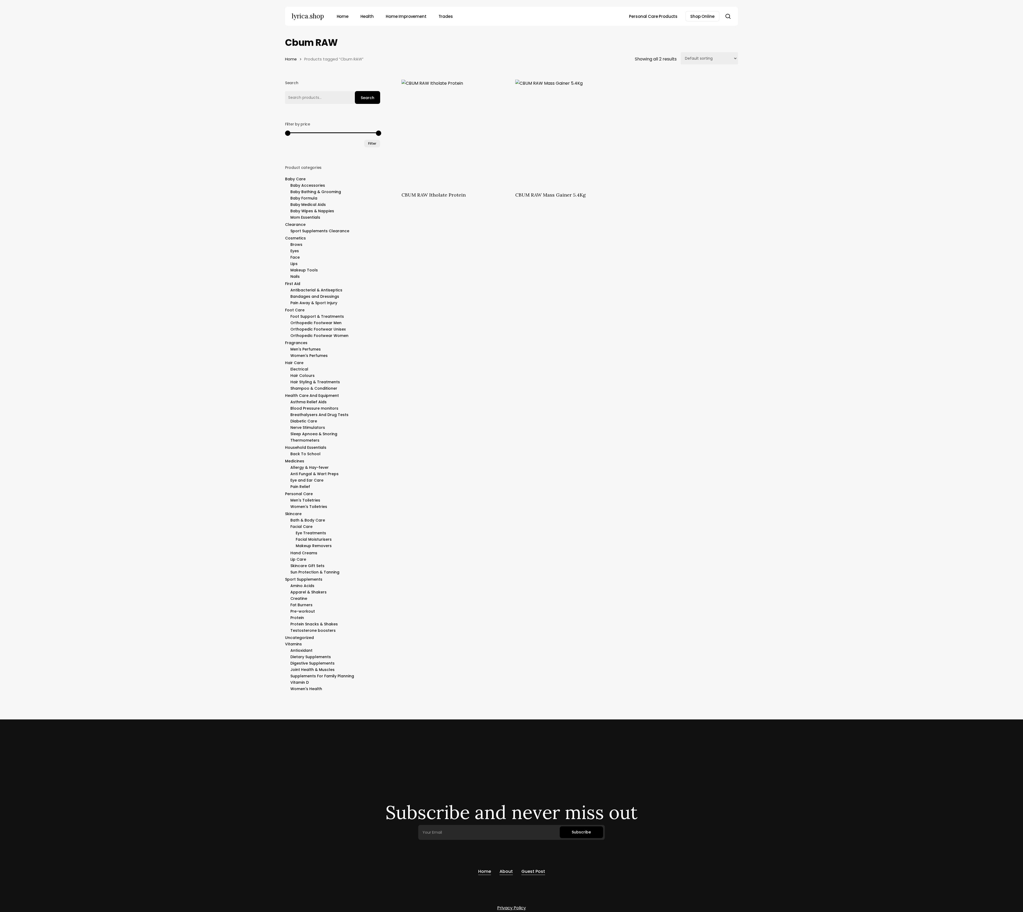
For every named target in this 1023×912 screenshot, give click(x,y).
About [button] (506, 871)
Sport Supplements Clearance (319, 231)
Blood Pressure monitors (314, 408)
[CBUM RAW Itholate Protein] (455, 133)
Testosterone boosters (313, 630)
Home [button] (484, 871)
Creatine (298, 598)
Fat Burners (301, 604)
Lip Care (298, 559)
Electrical (299, 369)
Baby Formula (303, 198)
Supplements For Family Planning (322, 676)
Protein (297, 617)
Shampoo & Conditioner (313, 388)
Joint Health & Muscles (312, 669)
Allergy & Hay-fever (309, 467)
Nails (295, 276)
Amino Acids (302, 585)
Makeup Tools (304, 270)
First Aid (292, 283)
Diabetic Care (303, 421)
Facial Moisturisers (314, 539)
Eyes (294, 251)
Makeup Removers (314, 545)
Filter (372, 143)
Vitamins (293, 644)
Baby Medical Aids (308, 204)
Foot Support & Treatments (317, 316)
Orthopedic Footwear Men (316, 322)
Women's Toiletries (308, 506)
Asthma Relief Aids (308, 402)
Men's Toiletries (305, 500)
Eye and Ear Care (306, 480)
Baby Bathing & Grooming (315, 191)
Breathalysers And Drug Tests (319, 414)
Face (295, 257)
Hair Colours (302, 375)
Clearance (295, 224)
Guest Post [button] (533, 871)
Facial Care (301, 526)
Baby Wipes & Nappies (312, 211)
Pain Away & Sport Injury (313, 302)
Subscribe (581, 832)
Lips (294, 263)
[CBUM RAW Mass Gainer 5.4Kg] (568, 133)
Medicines (294, 461)
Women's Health (306, 688)
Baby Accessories (307, 185)
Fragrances (296, 342)
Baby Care (295, 179)
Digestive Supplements (312, 663)
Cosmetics (295, 238)
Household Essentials (305, 447)
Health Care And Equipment (312, 395)
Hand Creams (303, 553)
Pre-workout (302, 611)
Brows (296, 244)
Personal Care (299, 493)
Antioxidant (301, 650)
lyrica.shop (308, 16)
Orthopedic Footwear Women (319, 335)
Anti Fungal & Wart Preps (314, 473)
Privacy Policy (511, 908)
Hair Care (294, 362)
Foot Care (295, 310)
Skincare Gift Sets (307, 565)
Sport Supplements (303, 579)
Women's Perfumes (309, 355)
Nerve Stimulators (307, 427)
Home (291, 59)
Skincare (293, 513)
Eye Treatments (311, 533)
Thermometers (304, 440)
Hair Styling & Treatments (315, 382)
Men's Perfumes (305, 349)
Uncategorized (299, 637)
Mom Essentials (305, 217)
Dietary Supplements (310, 656)
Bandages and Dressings (314, 296)
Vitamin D (299, 682)
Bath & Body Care (307, 520)
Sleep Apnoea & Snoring (313, 433)
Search (367, 97)
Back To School (305, 453)
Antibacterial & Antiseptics (316, 290)
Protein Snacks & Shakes (314, 624)
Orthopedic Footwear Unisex (318, 329)
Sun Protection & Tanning (314, 572)
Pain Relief (300, 486)
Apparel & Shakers (308, 592)
